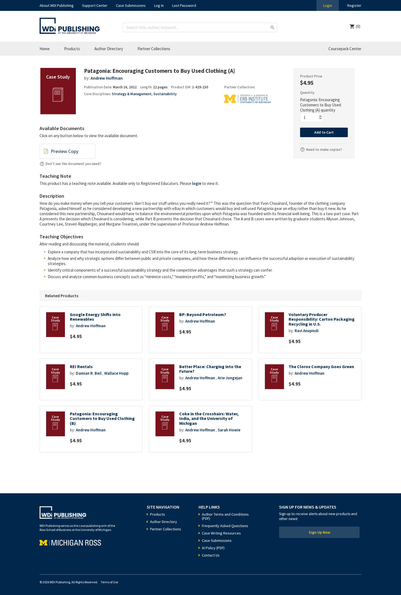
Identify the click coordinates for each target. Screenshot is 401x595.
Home (45, 48)
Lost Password (184, 5)
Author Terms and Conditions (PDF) (225, 516)
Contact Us (211, 555)
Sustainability (164, 94)
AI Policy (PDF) (213, 547)
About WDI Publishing (57, 5)
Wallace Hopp (116, 373)
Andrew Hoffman (107, 78)
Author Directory (108, 48)
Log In (159, 5)
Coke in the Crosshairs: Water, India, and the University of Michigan (209, 418)
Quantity (307, 92)
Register (354, 5)
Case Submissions (131, 5)
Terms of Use (109, 582)
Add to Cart (324, 132)
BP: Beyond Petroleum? (202, 314)
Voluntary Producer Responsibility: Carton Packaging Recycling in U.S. (322, 319)
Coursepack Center (344, 48)
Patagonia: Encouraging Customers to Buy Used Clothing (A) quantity (320, 105)
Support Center (94, 5)
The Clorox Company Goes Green (321, 366)
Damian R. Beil (88, 373)
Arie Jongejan (230, 377)
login (196, 183)
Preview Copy (64, 151)
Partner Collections (153, 48)
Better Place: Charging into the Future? (210, 369)
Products (72, 48)
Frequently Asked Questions (225, 525)
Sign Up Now (319, 532)
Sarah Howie (229, 429)
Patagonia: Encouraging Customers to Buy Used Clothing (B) (102, 418)
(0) (358, 26)
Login (327, 5)
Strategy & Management (131, 94)
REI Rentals (81, 366)
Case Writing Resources (221, 533)
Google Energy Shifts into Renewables (95, 317)
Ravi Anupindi (307, 330)
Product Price (311, 76)
